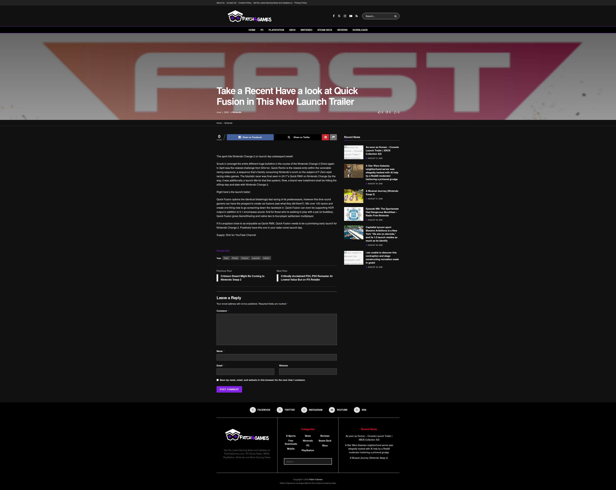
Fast (226, 258)
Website (283, 365)
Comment (223, 310)
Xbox (292, 29)
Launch (256, 258)
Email (221, 365)
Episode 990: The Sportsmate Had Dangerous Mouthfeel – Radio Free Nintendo (382, 212)
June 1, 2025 (223, 112)
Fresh (235, 258)
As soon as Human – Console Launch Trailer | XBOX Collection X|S (382, 150)
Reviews (342, 29)
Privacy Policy (301, 2)
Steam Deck (324, 29)
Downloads (360, 29)
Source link (223, 250)
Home (252, 29)
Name (221, 351)
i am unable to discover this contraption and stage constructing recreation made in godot (382, 257)
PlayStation (276, 29)
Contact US (231, 2)
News (308, 435)
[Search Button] (396, 16)
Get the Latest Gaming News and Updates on (273, 2)
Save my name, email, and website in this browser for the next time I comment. (262, 380)
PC (262, 29)
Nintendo (306, 29)
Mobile (291, 448)
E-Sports (291, 435)
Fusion (245, 258)
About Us (221, 2)
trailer (266, 258)
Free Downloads (291, 442)
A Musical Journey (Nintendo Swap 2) (382, 192)
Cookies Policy (244, 2)
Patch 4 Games (315, 479)
